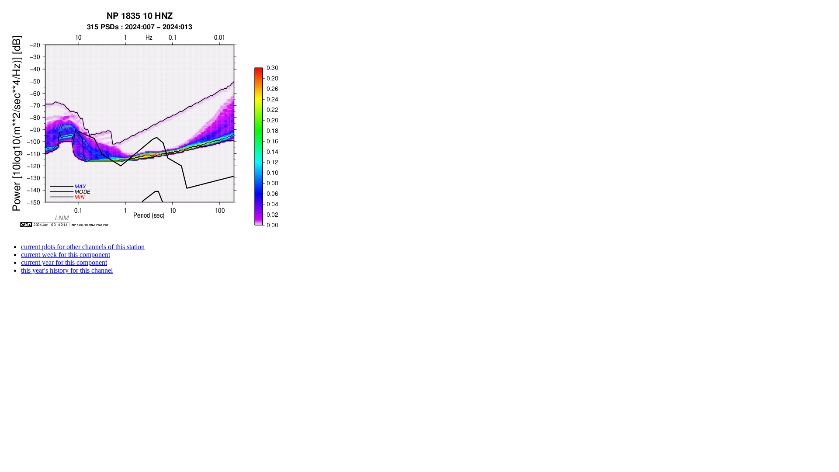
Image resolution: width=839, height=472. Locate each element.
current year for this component (64, 262)
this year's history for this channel (67, 270)
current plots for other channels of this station (83, 246)
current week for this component (65, 254)
